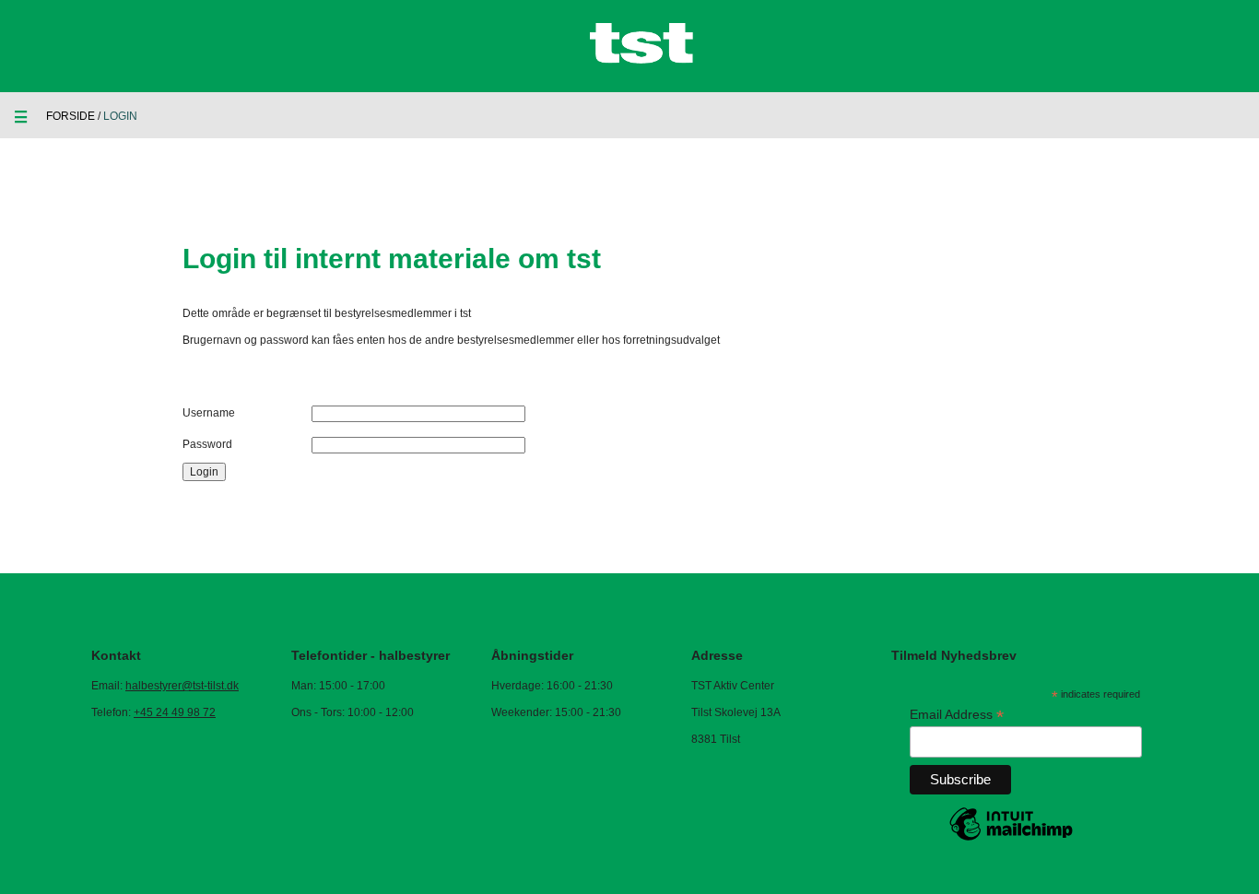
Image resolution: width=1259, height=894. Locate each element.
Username (208, 412)
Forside (70, 116)
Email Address (957, 714)
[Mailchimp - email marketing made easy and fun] (1011, 839)
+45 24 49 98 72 (175, 712)
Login (204, 471)
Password (207, 444)
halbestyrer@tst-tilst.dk (182, 685)
